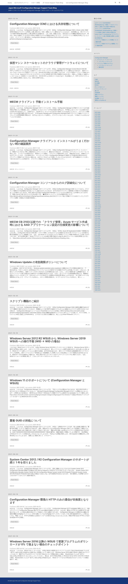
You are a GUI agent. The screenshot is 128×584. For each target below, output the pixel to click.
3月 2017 (97, 248)
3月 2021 (97, 203)
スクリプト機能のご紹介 (24, 301)
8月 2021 (97, 199)
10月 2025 (98, 129)
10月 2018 (98, 220)
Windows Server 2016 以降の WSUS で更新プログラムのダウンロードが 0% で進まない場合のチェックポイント (49, 543)
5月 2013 (97, 278)
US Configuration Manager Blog (77, 2)
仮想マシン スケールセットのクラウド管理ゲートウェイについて (49, 62)
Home (10, 2)
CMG (11, 88)
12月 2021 (98, 191)
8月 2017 (97, 246)
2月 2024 (97, 152)
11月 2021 (98, 193)
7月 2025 (97, 131)
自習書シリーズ (99, 98)
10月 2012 (98, 282)
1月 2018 (97, 237)
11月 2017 (97, 241)
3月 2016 (97, 260)
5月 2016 (97, 258)
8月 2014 (97, 271)
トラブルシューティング (105, 61)
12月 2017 (98, 239)
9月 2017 (97, 244)
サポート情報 (35, 2)
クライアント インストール (104, 59)
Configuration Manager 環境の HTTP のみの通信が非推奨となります (49, 501)
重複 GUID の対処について (26, 420)
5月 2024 (97, 148)
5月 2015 (97, 265)
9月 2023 (97, 159)
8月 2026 (97, 112)
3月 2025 (97, 137)
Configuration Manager (101, 57)
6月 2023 (97, 165)
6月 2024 (97, 146)
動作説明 (101, 67)
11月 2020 (98, 205)
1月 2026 (97, 125)
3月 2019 (97, 216)
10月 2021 (98, 195)
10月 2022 (98, 174)
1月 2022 (97, 190)
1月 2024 (97, 154)
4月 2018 (97, 231)
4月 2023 (97, 169)
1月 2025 (97, 140)
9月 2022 (97, 176)
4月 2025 (97, 135)
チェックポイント (20, 169)
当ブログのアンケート (22, 2)
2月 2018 (97, 235)
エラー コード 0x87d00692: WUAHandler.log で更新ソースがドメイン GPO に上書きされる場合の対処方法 (106, 24)
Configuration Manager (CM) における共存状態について (44, 23)
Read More (14, 43)
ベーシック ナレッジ (100, 89)
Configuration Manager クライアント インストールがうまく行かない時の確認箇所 (49, 142)
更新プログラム (99, 94)
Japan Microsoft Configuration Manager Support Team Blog (32, 8)
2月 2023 (97, 173)
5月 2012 (97, 286)
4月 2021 (97, 201)
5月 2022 (97, 182)
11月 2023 (98, 158)
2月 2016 (97, 261)
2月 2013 (97, 280)
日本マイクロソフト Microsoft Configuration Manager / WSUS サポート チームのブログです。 (36, 10)
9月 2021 (97, 197)
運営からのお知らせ (100, 100)
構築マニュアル (99, 96)
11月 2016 (98, 252)
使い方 (97, 90)
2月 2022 (97, 188)
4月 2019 (97, 214)
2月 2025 (97, 139)
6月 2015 (97, 263)
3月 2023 (97, 171)
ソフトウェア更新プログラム (105, 63)
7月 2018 (97, 225)
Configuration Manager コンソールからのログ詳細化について (48, 182)
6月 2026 (97, 116)
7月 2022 (97, 178)
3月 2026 (97, 122)
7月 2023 (97, 163)
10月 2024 (98, 142)
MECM (12, 49)
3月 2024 (97, 150)
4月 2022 (97, 184)
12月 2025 (98, 127)
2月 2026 (97, 123)
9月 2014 (97, 269)
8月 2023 (97, 161)
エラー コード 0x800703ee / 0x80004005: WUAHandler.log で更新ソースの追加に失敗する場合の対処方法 (106, 30)
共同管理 (18, 49)
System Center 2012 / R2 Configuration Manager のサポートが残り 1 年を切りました (49, 461)
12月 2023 (98, 156)
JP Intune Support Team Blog (53, 2)
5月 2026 (97, 118)
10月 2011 (98, 290)
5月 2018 (97, 229)
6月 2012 (97, 284)
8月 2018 (97, 224)
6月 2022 (97, 180)
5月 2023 (97, 167)
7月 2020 (97, 210)
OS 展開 (97, 83)
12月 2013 (98, 276)
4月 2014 (97, 273)
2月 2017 (97, 250)
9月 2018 (97, 222)
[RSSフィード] (115, 2)
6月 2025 (97, 133)
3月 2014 (97, 275)
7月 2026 (97, 114)
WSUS (12, 287)
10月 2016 (98, 254)
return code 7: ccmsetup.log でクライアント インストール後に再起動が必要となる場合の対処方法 (107, 36)
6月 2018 (97, 227)
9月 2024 (97, 144)
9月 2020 (97, 209)
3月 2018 (97, 233)
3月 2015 (97, 267)
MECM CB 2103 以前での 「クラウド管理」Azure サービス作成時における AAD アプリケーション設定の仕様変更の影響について (49, 223)
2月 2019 (97, 218)
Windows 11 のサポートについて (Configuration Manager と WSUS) (47, 382)
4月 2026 (97, 120)
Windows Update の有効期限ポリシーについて (38, 262)
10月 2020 (98, 207)
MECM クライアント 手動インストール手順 (36, 101)
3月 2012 (97, 288)
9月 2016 (97, 256)
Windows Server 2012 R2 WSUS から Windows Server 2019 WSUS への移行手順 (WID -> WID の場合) (48, 340)
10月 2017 (98, 243)
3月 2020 (97, 212)
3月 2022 (97, 186)
